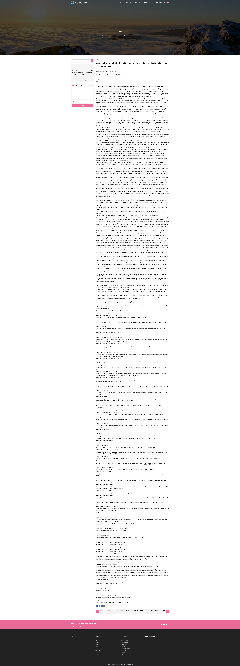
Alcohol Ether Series (124, 640)
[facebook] (72, 641)
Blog (150, 3)
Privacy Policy (98, 654)
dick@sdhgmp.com (129, 664)
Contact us (158, 3)
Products (137, 3)
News (145, 3)
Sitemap (97, 652)
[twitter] (77, 641)
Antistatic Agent (123, 654)
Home (121, 3)
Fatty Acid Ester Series (124, 646)
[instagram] (82, 641)
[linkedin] (74, 641)
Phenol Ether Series (124, 642)
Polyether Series (123, 650)
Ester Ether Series (123, 644)
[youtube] (79, 641)
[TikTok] (84, 641)
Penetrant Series (123, 652)
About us (128, 3)
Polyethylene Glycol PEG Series (126, 648)
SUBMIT (83, 105)
